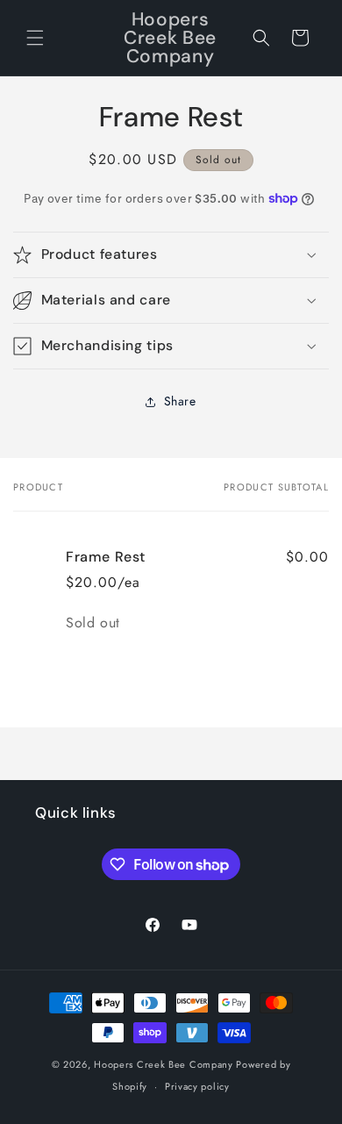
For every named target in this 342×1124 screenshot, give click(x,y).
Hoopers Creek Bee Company (165, 1064)
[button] (35, 37)
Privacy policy (197, 1086)
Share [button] (180, 401)
